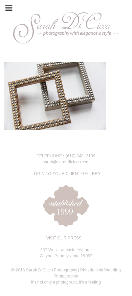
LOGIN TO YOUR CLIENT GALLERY (66, 173)
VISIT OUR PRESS (64, 238)
